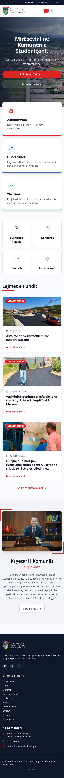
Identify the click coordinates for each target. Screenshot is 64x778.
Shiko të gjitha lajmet (30, 488)
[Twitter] (61, 2)
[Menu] (59, 11)
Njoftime (6, 689)
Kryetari (6, 710)
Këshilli (6, 715)
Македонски (41, 2)
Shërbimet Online (29, 74)
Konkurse (7, 698)
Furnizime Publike (11, 694)
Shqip (30, 2)
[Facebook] (53, 2)
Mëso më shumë (32, 84)
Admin (33, 769)
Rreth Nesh (8, 719)
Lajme (5, 685)
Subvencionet (9, 706)
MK (51, 10)
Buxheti (6, 702)
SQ (46, 10)
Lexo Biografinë (32, 608)
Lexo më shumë (14, 347)
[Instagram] (57, 2)
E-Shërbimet (8, 681)
